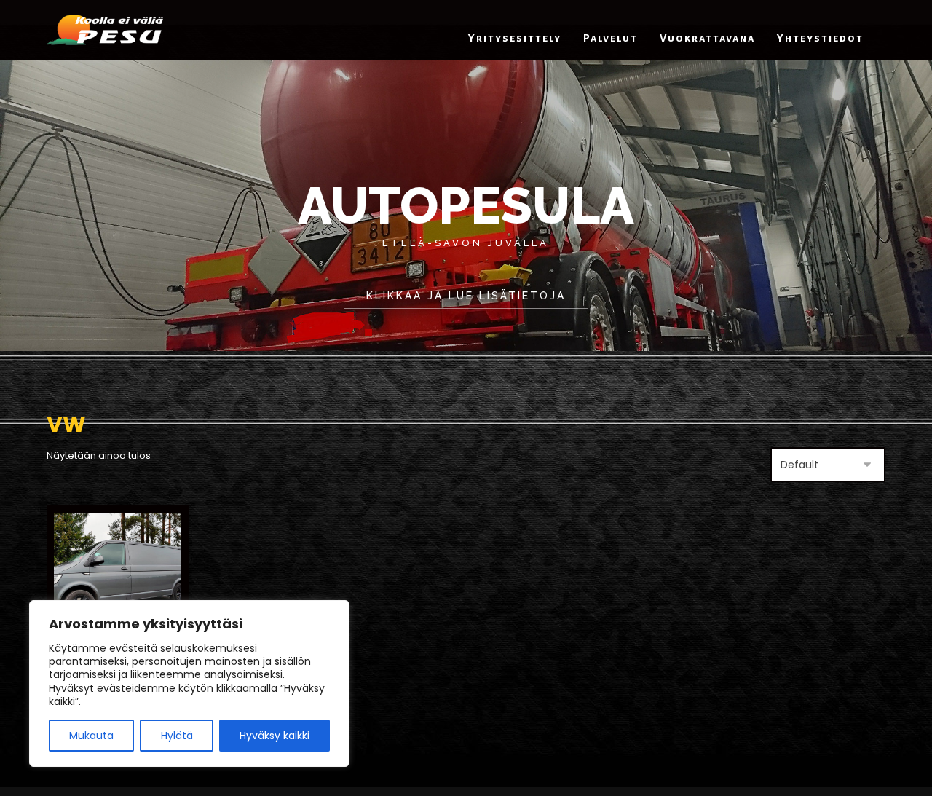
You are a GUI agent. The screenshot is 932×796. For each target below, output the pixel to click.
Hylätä (177, 735)
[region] (189, 683)
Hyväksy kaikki (274, 735)
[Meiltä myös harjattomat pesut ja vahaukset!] (105, 30)
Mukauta (91, 735)
